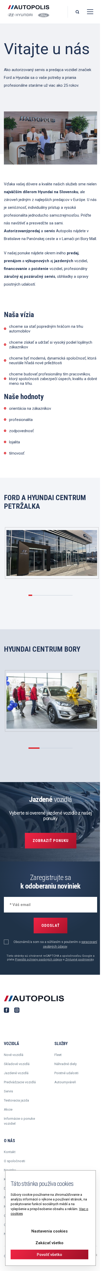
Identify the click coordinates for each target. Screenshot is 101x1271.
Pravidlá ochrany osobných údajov (38, 959)
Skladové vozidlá (17, 1064)
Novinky (10, 1170)
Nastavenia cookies (49, 1231)
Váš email (17, 904)
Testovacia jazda (16, 1100)
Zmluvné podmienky (79, 959)
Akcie (8, 1109)
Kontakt (10, 1152)
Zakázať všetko (49, 1243)
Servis (8, 1091)
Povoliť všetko (49, 1254)
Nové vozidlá (13, 1055)
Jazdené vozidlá (16, 1073)
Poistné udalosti (66, 1073)
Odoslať (50, 925)
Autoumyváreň (65, 1082)
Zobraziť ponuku (51, 840)
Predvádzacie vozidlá (20, 1082)
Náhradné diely (65, 1064)
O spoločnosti (14, 1161)
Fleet (58, 1055)
